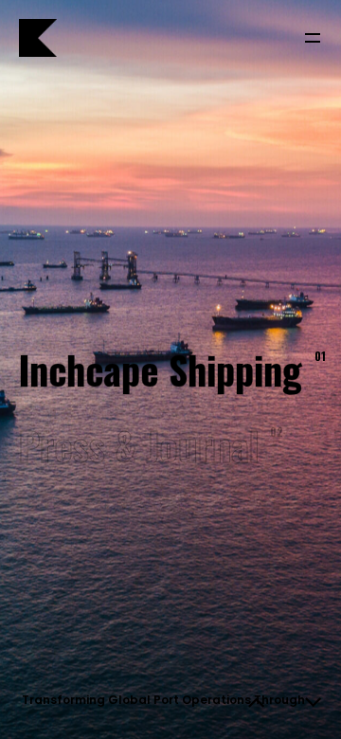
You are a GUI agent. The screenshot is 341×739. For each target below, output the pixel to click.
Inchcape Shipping (170, 370)
